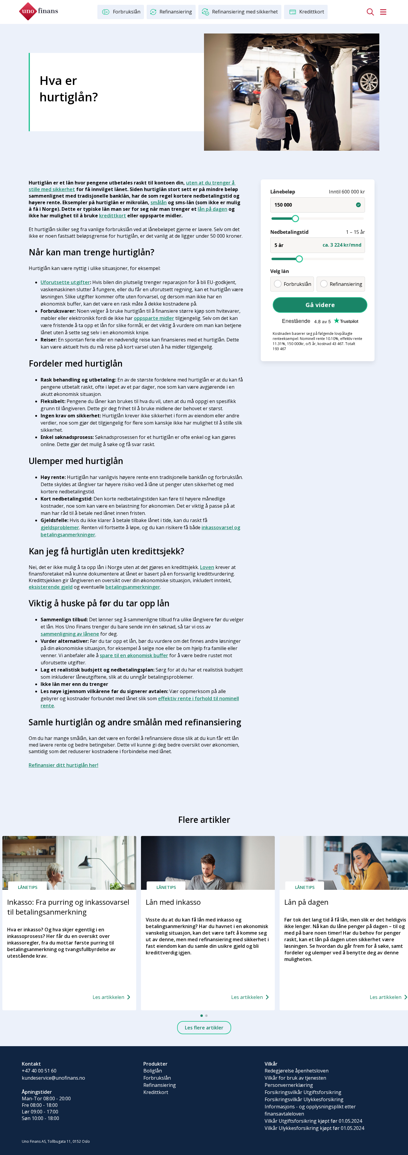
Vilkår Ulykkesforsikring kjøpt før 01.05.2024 (314, 1128)
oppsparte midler (154, 318)
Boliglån (152, 1070)
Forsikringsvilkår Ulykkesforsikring (304, 1099)
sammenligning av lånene (70, 634)
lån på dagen (212, 209)
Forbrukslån (297, 283)
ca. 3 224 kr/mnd (342, 244)
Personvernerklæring (289, 1085)
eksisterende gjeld (51, 587)
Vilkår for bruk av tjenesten (295, 1078)
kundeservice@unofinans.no (53, 1078)
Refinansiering (346, 283)
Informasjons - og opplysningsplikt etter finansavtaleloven (310, 1110)
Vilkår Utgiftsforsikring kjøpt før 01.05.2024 (313, 1121)
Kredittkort (155, 1092)
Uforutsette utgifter (65, 282)
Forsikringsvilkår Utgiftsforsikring (303, 1092)
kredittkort (112, 215)
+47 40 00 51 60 (39, 1070)
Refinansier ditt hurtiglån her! (63, 765)
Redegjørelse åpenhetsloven (297, 1070)
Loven (207, 567)
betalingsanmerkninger (132, 587)
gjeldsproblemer (60, 527)
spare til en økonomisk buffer (134, 655)
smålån (159, 202)
